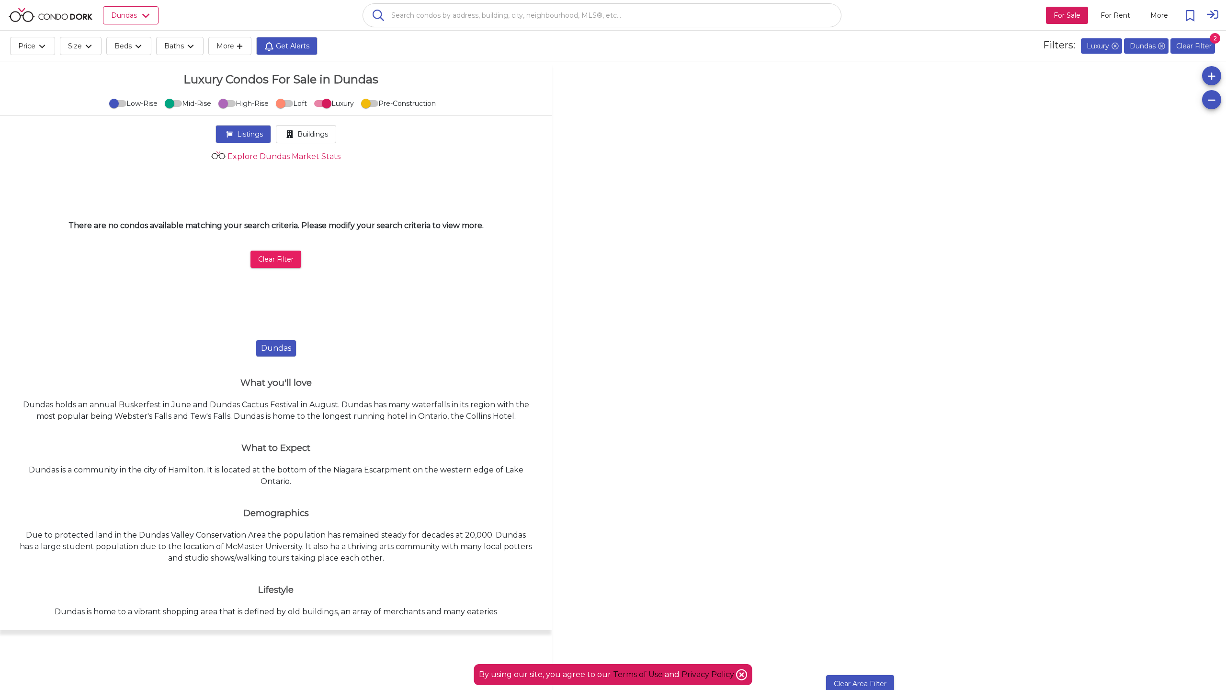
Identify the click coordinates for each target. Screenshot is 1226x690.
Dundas (276, 348)
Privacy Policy (708, 674)
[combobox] (602, 15)
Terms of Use (638, 674)
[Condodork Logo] (50, 15)
